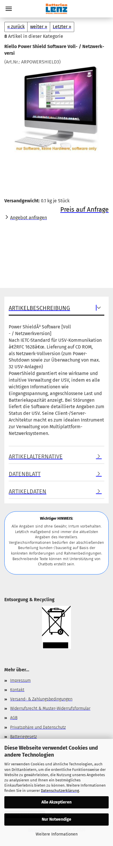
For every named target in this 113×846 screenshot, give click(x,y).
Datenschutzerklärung (60, 790)
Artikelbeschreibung (39, 308)
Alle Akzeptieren (56, 802)
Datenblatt (25, 473)
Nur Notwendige (56, 819)
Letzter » (62, 26)
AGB (13, 717)
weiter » (38, 26)
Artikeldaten (27, 491)
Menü (8, 8)
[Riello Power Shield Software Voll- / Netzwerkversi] (56, 108)
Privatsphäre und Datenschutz (38, 727)
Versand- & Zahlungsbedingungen (41, 699)
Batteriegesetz (23, 736)
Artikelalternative (36, 456)
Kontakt (17, 689)
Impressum (20, 680)
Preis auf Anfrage (84, 209)
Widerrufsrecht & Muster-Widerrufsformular (50, 708)
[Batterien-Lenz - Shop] (56, 8)
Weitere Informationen (57, 834)
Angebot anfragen (28, 217)
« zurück (16, 26)
